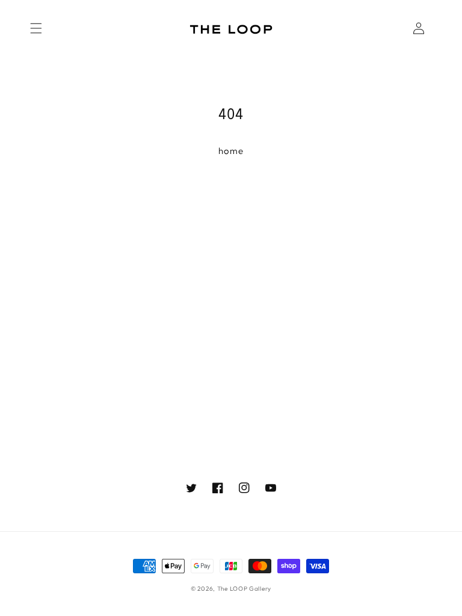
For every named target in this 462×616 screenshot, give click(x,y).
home (231, 150)
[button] (36, 28)
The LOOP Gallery (244, 589)
